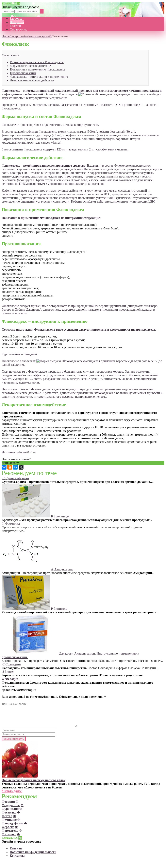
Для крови (66, 653)
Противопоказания (23, 73)
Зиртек (9, 671)
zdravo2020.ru (26, 452)
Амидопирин (63, 569)
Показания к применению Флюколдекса (37, 69)
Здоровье (16, 18)
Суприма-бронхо (17, 478)
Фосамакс (9, 812)
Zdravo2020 (11, 3)
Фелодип (11, 679)
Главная (16, 848)
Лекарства (17, 22)
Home (6, 36)
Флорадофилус (12, 823)
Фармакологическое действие (30, 65)
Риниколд (60, 608)
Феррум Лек (11, 805)
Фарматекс (10, 830)
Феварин (8, 801)
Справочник (18, 29)
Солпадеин (13, 664)
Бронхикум (61, 516)
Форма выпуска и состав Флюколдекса (37, 62)
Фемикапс (9, 819)
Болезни (15, 25)
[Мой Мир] (15, 467)
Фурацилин (10, 808)
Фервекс (8, 827)
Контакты (17, 855)
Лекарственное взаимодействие (32, 80)
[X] (21, 467)
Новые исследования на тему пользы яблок (33, 780)
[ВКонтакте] (4, 467)
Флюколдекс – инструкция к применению (39, 76)
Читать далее (12, 791)
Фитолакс (9, 834)
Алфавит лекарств (36, 36)
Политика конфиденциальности (33, 852)
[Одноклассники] (9, 467)
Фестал (7, 816)
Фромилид (12, 523)
